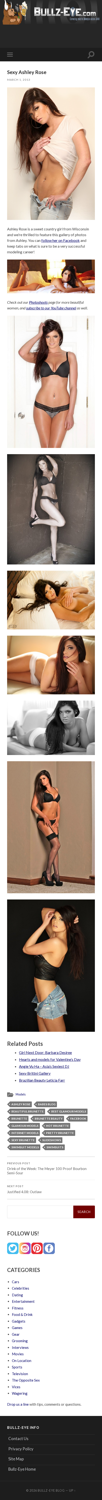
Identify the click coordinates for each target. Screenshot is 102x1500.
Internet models (24, 1133)
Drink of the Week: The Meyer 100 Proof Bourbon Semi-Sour (47, 1168)
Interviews (20, 1347)
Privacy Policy (20, 1448)
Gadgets (18, 1321)
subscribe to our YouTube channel (51, 308)
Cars (15, 1282)
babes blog (47, 1104)
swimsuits (54, 1147)
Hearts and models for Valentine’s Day (50, 1059)
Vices (16, 1387)
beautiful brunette (27, 1111)
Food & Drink (22, 1314)
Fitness (17, 1308)
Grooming (20, 1341)
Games (17, 1327)
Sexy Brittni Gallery (35, 1073)
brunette (19, 1118)
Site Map (16, 1458)
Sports (17, 1367)
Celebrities (20, 1288)
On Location (21, 1360)
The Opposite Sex (26, 1380)
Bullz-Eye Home (22, 1469)
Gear (16, 1334)
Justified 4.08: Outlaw (24, 1189)
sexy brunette (23, 1140)
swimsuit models (25, 1147)
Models (21, 1094)
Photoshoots (38, 302)
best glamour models (68, 1111)
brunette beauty (49, 1118)
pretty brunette (60, 1133)
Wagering (20, 1393)
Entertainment (23, 1301)
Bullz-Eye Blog (51, 1490)
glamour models (24, 1126)
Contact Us (18, 1438)
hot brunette (57, 1126)
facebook (78, 1118)
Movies (18, 1354)
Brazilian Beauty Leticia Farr (42, 1080)
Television (20, 1374)
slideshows (51, 1140)
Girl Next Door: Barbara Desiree (45, 1052)
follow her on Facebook (60, 240)
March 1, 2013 (18, 79)
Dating (17, 1295)
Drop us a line (18, 1404)
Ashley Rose (20, 1104)
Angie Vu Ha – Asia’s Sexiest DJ (44, 1066)
